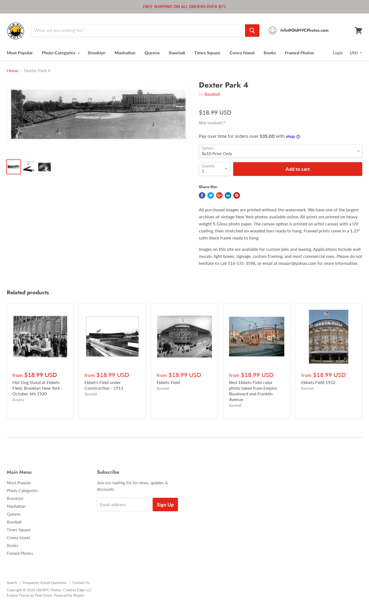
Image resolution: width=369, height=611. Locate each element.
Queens (152, 52)
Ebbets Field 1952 (318, 382)
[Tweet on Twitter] (210, 195)
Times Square (207, 52)
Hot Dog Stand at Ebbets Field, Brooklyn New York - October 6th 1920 (37, 388)
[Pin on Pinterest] (236, 195)
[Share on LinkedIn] (228, 195)
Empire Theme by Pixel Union (29, 595)
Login (338, 52)
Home (12, 70)
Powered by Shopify (69, 595)
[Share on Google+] (219, 195)
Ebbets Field (168, 382)
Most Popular (20, 52)
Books (270, 52)
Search (12, 582)
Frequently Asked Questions (44, 582)
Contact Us (81, 582)
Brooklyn (96, 52)
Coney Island (242, 52)
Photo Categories (59, 52)
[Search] (252, 30)
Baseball (177, 52)
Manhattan (125, 52)
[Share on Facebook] (202, 195)
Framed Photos (299, 52)
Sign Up (165, 505)
